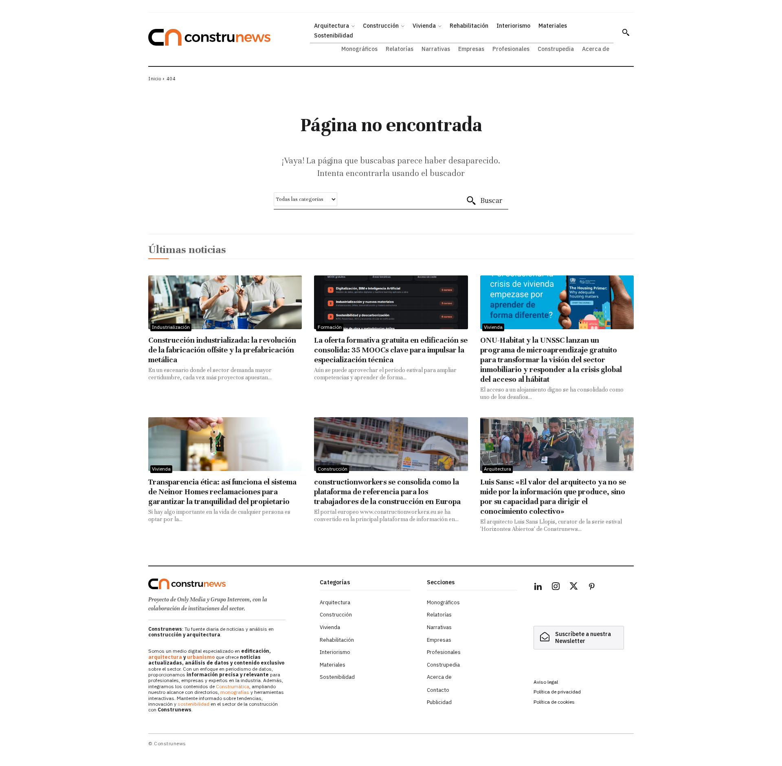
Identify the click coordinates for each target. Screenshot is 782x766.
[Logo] (229, 584)
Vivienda (493, 327)
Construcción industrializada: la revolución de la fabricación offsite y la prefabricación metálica (222, 349)
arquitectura (165, 657)
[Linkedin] (538, 588)
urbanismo (201, 657)
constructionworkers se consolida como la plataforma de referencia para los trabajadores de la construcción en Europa (387, 491)
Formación (330, 327)
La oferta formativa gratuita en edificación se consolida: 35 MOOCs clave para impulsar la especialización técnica (391, 349)
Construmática (232, 686)
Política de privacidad (557, 692)
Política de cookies (554, 702)
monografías (234, 692)
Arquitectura (497, 469)
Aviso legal (546, 682)
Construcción (332, 469)
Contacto (438, 690)
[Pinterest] (592, 588)
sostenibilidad (193, 704)
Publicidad (439, 702)
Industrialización (171, 327)
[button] (625, 32)
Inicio (154, 78)
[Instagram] (556, 588)
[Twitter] (574, 588)
